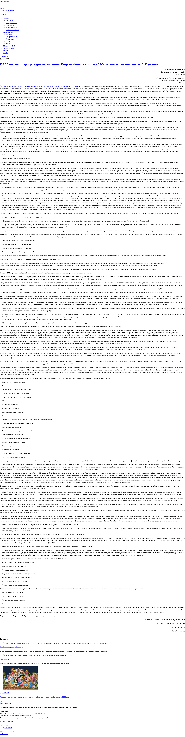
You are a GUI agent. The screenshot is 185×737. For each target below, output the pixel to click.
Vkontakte (8, 728)
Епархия (6, 18)
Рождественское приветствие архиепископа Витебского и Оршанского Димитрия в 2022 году (35, 697)
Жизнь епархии (8, 32)
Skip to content (5, 1)
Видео (8, 44)
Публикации (10, 39)
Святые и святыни (12, 30)
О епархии (9, 20)
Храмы (5, 50)
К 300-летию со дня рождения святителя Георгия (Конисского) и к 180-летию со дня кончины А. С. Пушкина (79, 64)
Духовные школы (9, 48)
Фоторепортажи (11, 37)
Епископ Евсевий (12, 27)
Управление (10, 25)
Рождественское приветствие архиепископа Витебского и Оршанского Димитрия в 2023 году (35, 663)
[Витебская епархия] (7, 703)
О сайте (5, 53)
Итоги (8, 41)
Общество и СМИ (9, 46)
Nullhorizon (4, 734)
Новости (9, 34)
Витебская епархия (7, 647)
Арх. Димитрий (11, 23)
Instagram (7, 725)
